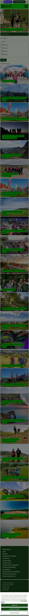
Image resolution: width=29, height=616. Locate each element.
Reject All (14, 605)
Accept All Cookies (14, 609)
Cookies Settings (14, 613)
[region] (14, 603)
